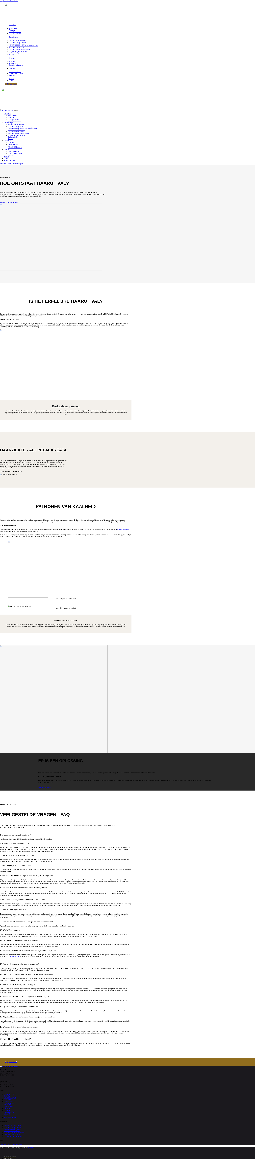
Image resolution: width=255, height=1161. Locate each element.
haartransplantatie (13, 956)
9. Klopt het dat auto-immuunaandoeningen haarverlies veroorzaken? (26, 922)
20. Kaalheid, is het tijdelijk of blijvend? (15, 1039)
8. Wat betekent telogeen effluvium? (13, 910)
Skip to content (4, 1)
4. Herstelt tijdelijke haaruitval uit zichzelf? (16, 865)
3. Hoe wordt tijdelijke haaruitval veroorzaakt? (17, 855)
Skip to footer (13, 1)
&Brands (31, 1148)
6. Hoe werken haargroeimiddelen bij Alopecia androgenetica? (23, 888)
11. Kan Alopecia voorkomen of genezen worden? (19, 940)
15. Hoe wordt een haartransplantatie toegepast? (18, 984)
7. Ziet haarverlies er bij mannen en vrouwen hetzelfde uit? (22, 900)
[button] (65, 835)
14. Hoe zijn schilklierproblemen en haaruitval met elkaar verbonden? (26, 974)
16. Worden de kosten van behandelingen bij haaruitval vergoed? (25, 996)
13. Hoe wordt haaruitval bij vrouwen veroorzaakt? (19, 964)
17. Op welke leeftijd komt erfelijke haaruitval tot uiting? (21, 1007)
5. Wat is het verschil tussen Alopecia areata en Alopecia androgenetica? (27, 876)
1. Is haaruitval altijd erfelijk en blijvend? (15, 835)
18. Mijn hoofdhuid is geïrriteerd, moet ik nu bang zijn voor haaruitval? (27, 1017)
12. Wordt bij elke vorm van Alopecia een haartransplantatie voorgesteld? (28, 950)
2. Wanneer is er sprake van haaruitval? (15, 843)
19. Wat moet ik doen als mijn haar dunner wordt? (19, 1027)
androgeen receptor (123, 529)
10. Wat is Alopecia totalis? (10, 930)
